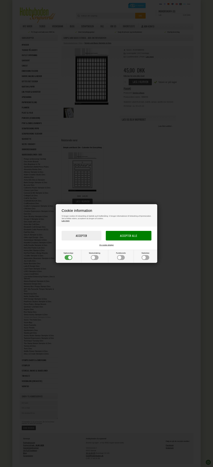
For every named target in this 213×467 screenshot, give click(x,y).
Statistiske (145, 253)
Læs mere (66, 221)
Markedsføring (94, 253)
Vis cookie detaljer (106, 245)
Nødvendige (68, 253)
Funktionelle (121, 253)
